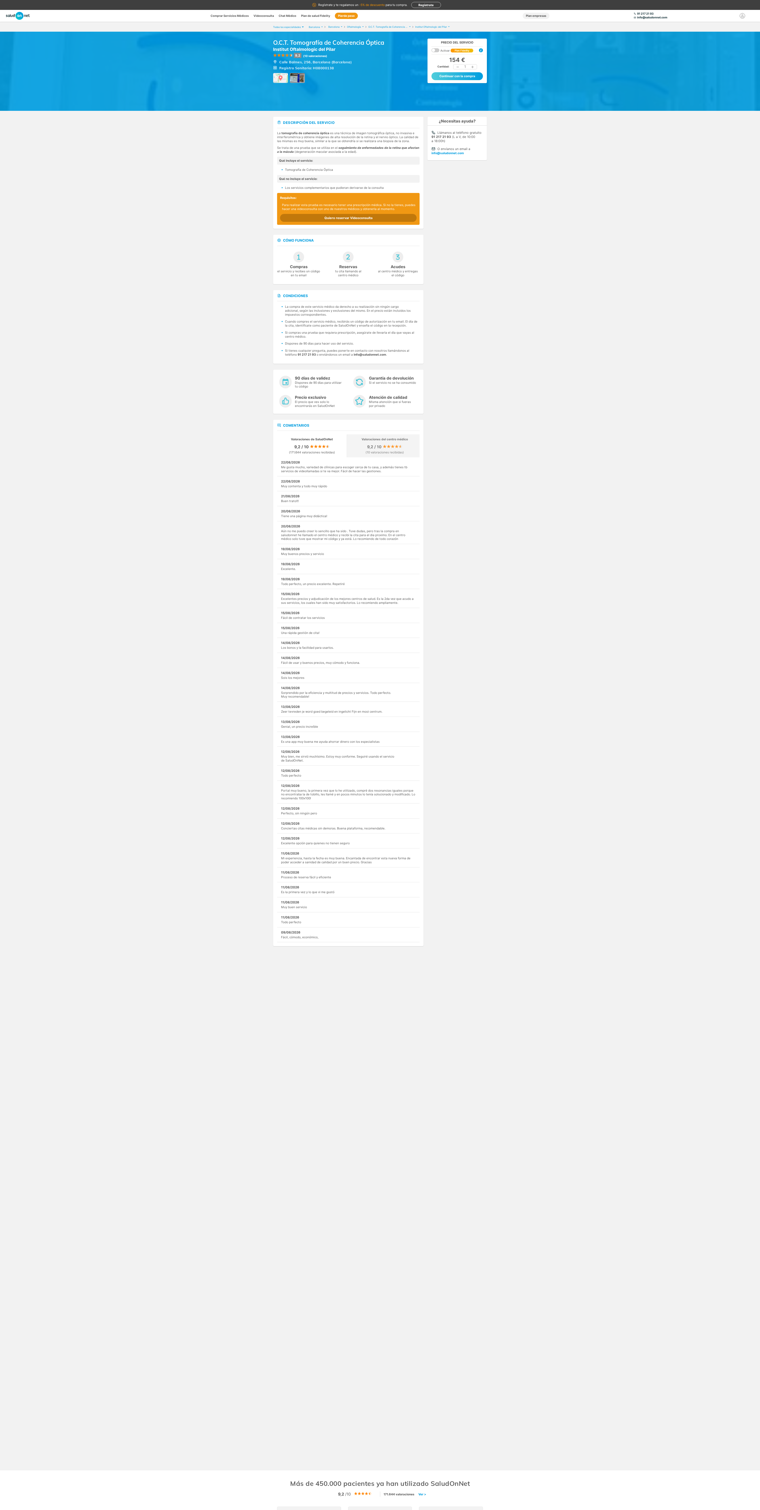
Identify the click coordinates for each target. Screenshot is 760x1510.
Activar (454, 50)
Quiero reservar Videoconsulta (348, 218)
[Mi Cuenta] (742, 16)
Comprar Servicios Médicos (230, 15)
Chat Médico (287, 15)
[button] (458, 67)
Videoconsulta (264, 15)
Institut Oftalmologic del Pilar (304, 49)
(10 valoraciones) (315, 56)
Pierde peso (346, 15)
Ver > (422, 1494)
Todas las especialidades (287, 27)
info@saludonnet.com (447, 153)
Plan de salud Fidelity (315, 15)
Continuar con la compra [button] (457, 76)
